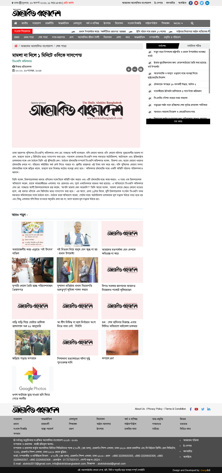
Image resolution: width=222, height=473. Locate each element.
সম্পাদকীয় (154, 37)
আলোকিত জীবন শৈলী (88, 37)
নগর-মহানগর (58, 37)
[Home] (15, 23)
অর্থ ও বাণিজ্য (92, 23)
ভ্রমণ (71, 429)
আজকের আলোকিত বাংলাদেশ (136, 3)
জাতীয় (25, 23)
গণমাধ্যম (156, 424)
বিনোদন (119, 23)
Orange (205, 470)
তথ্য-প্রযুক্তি (157, 419)
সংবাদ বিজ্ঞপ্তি (134, 23)
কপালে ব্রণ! (108, 358)
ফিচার (183, 419)
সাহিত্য (155, 429)
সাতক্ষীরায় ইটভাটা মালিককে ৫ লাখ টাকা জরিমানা (178, 91)
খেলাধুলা (77, 23)
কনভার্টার (170, 3)
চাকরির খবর (130, 429)
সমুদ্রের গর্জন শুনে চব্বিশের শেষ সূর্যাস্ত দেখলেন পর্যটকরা (180, 105)
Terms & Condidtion (175, 408)
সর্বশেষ (162, 46)
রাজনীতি (49, 23)
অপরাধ (16, 433)
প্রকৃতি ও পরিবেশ (172, 37)
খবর (127, 37)
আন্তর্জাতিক (63, 23)
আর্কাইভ (182, 3)
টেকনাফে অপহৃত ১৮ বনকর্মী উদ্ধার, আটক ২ (175, 84)
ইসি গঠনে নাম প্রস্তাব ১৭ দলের (145, 31)
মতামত (183, 424)
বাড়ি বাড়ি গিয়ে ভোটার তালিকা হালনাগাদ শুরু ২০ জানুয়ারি (28, 324)
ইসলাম (107, 23)
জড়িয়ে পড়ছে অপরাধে (24, 358)
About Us (140, 408)
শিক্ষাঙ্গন (166, 23)
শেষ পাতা (43, 37)
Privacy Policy (155, 408)
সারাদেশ (37, 23)
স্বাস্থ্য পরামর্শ (47, 429)
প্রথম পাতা (29, 37)
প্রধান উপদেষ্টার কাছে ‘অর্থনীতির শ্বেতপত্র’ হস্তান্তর (96, 31)
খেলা (118, 37)
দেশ (71, 37)
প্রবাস (16, 424)
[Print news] (141, 69)
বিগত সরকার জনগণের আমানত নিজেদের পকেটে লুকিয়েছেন (118, 288)
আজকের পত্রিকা (191, 440)
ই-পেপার (158, 3)
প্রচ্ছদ (16, 37)
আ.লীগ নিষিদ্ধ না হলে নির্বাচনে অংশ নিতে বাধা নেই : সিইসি (76, 324)
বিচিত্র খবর (185, 429)
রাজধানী (45, 424)
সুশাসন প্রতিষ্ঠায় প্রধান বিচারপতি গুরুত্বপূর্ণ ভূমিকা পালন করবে (74, 288)
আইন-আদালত (104, 424)
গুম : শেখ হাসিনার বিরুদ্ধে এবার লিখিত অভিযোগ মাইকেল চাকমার (119, 324)
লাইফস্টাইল (151, 23)
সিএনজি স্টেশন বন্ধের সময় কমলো (170, 98)
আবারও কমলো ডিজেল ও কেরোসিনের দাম (174, 111)
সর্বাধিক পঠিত (194, 46)
